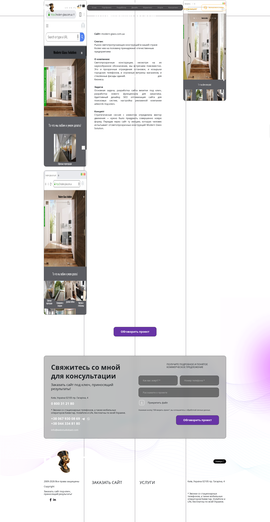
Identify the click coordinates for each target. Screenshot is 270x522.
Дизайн (134, 7)
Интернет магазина (102, 488)
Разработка (121, 7)
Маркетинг (147, 7)
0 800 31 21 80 (62, 403)
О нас (94, 7)
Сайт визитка (99, 505)
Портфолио (106, 7)
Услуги (160, 7)
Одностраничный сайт (104, 509)
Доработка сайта (149, 488)
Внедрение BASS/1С (150, 501)
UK (66, 8)
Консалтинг (173, 7)
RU (79, 8)
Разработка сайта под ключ (141, 76)
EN (70, 8)
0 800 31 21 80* (189, 6)
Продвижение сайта (151, 492)
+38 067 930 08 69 (65, 418)
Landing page (99, 514)
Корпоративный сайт (103, 501)
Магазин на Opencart (103, 497)
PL (75, 8)
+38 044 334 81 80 (65, 423)
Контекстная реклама (151, 497)
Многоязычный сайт (103, 518)
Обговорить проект (135, 332)
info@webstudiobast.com (64, 429)
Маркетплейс (99, 492)
